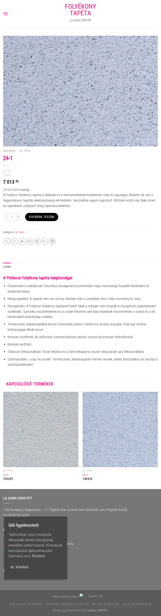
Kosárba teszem (41, 217)
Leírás (7, 266)
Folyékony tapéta (80, 9)
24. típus (25, 150)
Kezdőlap (9, 150)
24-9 (85, 475)
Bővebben (38, 556)
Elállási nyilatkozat (105, 604)
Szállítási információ (137, 604)
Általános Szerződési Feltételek (67, 604)
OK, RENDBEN (19, 567)
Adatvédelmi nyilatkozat (26, 604)
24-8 (5, 475)
